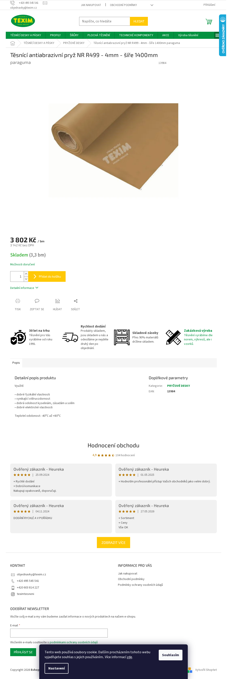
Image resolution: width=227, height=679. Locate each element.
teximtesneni (25, 594)
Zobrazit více (113, 542)
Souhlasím (170, 655)
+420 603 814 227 (28, 587)
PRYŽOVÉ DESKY (178, 386)
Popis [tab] (16, 363)
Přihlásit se (23, 652)
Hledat (138, 21)
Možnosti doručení (22, 265)
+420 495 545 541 (28, 581)
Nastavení (56, 668)
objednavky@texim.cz (31, 574)
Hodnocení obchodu (113, 445)
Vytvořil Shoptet (206, 670)
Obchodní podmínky (123, 5)
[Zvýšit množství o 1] (26, 273)
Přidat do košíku (50, 276)
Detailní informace (22, 288)
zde (129, 657)
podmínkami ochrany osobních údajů (74, 642)
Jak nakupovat (91, 5)
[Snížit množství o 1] (26, 279)
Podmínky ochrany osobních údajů (140, 585)
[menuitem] (25, 35)
